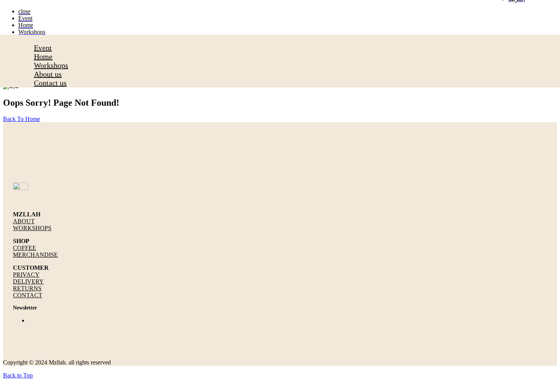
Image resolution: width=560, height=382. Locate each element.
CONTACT (27, 295)
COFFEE (24, 248)
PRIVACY (26, 274)
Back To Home (21, 119)
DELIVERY (28, 281)
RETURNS (27, 288)
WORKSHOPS (32, 228)
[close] (36, 39)
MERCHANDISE (35, 254)
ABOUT (24, 221)
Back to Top (18, 375)
